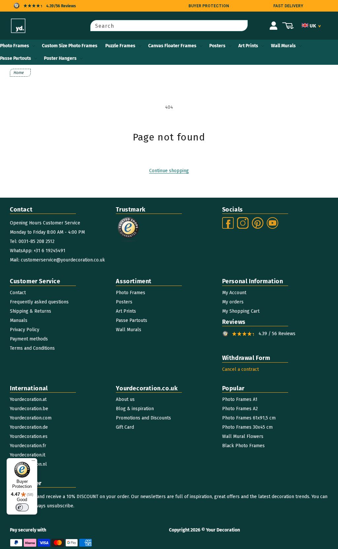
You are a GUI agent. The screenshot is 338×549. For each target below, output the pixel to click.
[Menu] (33, 462)
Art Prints (248, 46)
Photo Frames (14, 46)
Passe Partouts (15, 58)
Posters (217, 46)
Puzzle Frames (120, 46)
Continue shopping (169, 171)
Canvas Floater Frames (172, 46)
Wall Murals (283, 46)
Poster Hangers (60, 58)
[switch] (22, 507)
